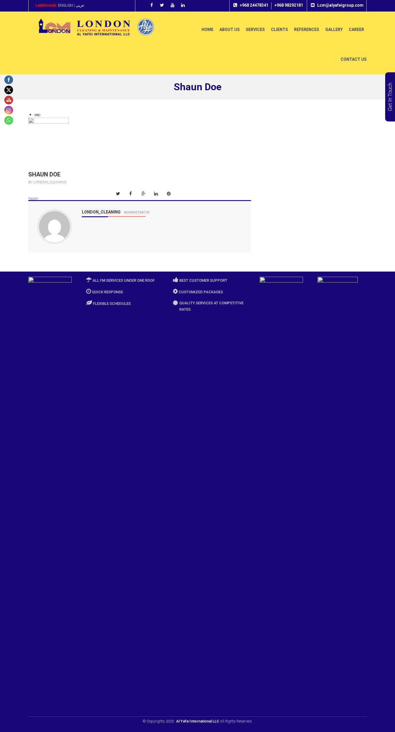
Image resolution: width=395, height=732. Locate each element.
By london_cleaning (47, 182)
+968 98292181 (288, 5)
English (65, 5)
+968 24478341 (254, 5)
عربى (80, 5)
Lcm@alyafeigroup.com (340, 5)
